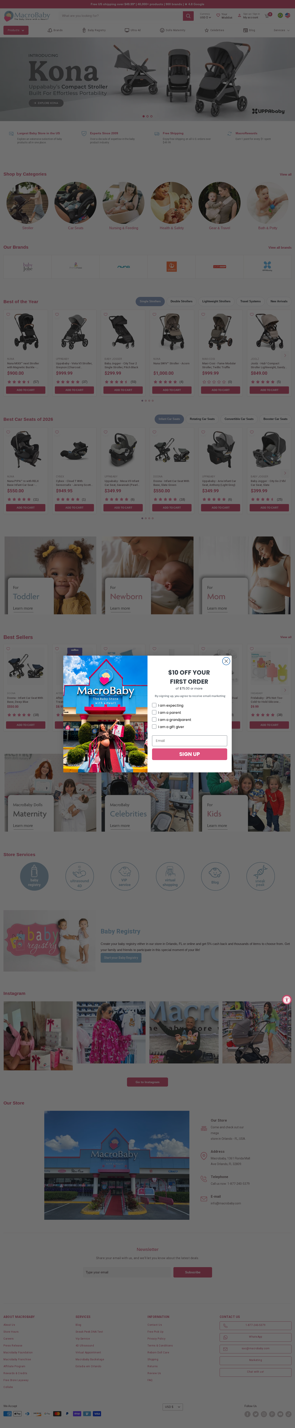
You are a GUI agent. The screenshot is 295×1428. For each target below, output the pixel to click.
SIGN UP (189, 754)
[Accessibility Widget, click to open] (287, 999)
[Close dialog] (226, 661)
